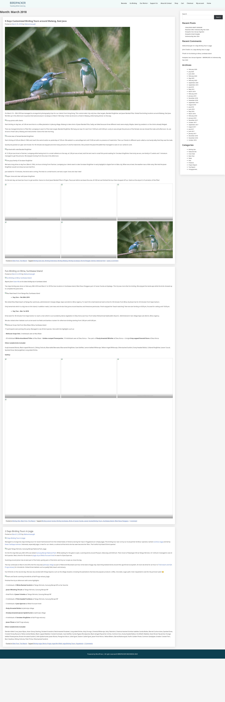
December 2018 (193, 98)
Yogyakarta (79, 643)
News (190, 158)
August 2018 (192, 105)
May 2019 (191, 89)
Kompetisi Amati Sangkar (192, 34)
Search (184, 14)
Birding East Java (38, 261)
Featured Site (192, 151)
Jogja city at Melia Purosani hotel (44, 555)
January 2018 (192, 118)
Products (191, 163)
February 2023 (193, 80)
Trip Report (23, 261)
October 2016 (193, 140)
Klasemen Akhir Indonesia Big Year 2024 (197, 29)
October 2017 (193, 122)
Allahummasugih (30, 24)
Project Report (193, 165)
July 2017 (191, 129)
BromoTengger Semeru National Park (93, 261)
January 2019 (192, 96)
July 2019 (191, 87)
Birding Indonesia (51, 261)
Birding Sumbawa (62, 521)
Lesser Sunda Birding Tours (93, 521)
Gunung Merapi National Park (46, 553)
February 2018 (193, 116)
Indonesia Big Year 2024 (192, 36)
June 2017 (191, 131)
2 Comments (88, 643)
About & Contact (166, 3)
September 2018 (193, 102)
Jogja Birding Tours (69, 643)
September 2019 (193, 85)
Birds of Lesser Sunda (76, 521)
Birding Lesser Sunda (49, 521)
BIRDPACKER (18, 3)
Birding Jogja (37, 643)
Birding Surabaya (74, 261)
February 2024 (193, 76)
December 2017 (193, 120)
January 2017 (192, 133)
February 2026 (193, 69)
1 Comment (133, 521)
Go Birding (133, 3)
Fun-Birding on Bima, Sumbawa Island (24, 270)
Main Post (15, 261)
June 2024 (191, 74)
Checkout (190, 3)
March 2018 (192, 113)
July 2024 (191, 71)
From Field (192, 154)
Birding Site (16, 521)
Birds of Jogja (47, 643)
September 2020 (193, 83)
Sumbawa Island (108, 521)
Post (190, 160)
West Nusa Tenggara (121, 521)
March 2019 (192, 91)
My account (200, 3)
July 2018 (191, 107)
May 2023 (191, 78)
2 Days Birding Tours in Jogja (19, 531)
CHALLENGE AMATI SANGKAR (193, 27)
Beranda (124, 3)
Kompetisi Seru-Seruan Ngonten (194, 32)
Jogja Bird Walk (57, 643)
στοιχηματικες (193, 169)
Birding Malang (63, 261)
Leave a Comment (112, 261)
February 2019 (193, 94)
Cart (182, 3)
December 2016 (193, 136)
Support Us (154, 3)
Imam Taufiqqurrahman (13, 544)
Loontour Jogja (158, 542)
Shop (176, 3)
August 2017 (192, 127)
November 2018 (193, 100)
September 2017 (193, 125)
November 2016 (193, 138)
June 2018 (191, 109)
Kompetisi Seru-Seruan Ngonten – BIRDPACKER (196, 57)
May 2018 (191, 111)
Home (209, 3)
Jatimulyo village (48, 565)
